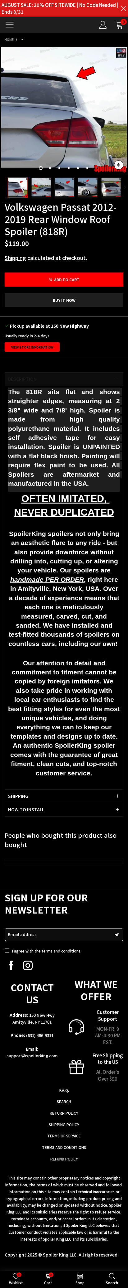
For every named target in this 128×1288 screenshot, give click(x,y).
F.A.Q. (64, 1090)
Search (64, 1101)
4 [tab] (69, 168)
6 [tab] (87, 168)
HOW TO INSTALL (26, 809)
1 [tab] (41, 168)
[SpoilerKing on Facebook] (11, 965)
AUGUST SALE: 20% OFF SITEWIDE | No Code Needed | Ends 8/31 (60, 8)
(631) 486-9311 (39, 1035)
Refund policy (64, 1158)
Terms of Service (64, 1135)
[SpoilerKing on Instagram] (27, 965)
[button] (3, 187)
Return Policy (64, 1113)
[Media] (118, 165)
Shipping (15, 258)
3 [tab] (59, 168)
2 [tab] (50, 168)
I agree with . (46, 950)
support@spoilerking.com (32, 1056)
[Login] (103, 25)
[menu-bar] (12, 25)
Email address (22, 934)
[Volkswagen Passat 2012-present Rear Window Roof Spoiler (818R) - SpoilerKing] (64, 110)
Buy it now (64, 300)
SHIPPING (18, 796)
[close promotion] (123, 8)
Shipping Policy (64, 1124)
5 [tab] (78, 168)
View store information (32, 347)
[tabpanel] (64, 110)
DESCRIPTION (22, 379)
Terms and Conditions (64, 1147)
